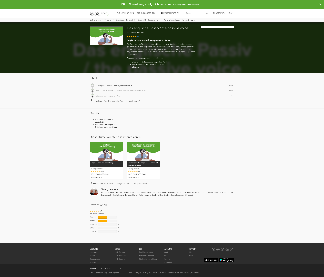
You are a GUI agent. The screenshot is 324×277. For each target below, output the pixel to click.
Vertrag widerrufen (150, 273)
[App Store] (211, 260)
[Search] (206, 13)
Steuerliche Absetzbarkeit (169, 273)
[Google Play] (226, 260)
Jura (165, 256)
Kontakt (93, 262)
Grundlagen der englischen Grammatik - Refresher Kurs (138, 20)
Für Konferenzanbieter (148, 259)
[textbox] (194, 13)
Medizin (167, 252)
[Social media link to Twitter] (218, 249)
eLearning (168, 262)
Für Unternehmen (146, 252)
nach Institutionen (121, 256)
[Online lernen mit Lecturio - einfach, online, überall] (99, 13)
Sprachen (108, 20)
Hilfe (190, 252)
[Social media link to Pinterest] (222, 249)
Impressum (184, 273)
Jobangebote (95, 259)
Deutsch (195, 273)
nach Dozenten (121, 259)
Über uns (93, 252)
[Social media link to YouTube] (227, 249)
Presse (92, 256)
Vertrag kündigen (134, 273)
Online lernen (95, 20)
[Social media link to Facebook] (213, 249)
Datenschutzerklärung (98, 273)
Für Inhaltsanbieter (146, 256)
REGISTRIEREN (219, 13)
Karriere (167, 259)
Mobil (191, 256)
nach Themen (120, 252)
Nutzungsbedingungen (117, 273)
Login (230, 13)
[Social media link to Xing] (231, 249)
